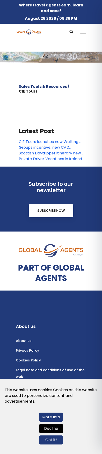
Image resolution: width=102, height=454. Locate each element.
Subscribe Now (51, 210)
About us (24, 340)
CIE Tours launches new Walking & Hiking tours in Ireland (50, 142)
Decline (51, 428)
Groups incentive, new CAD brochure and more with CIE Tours (51, 147)
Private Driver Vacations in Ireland (50, 159)
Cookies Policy (28, 360)
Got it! (51, 440)
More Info (51, 417)
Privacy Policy (27, 350)
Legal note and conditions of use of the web (50, 373)
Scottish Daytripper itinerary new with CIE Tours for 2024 (50, 153)
